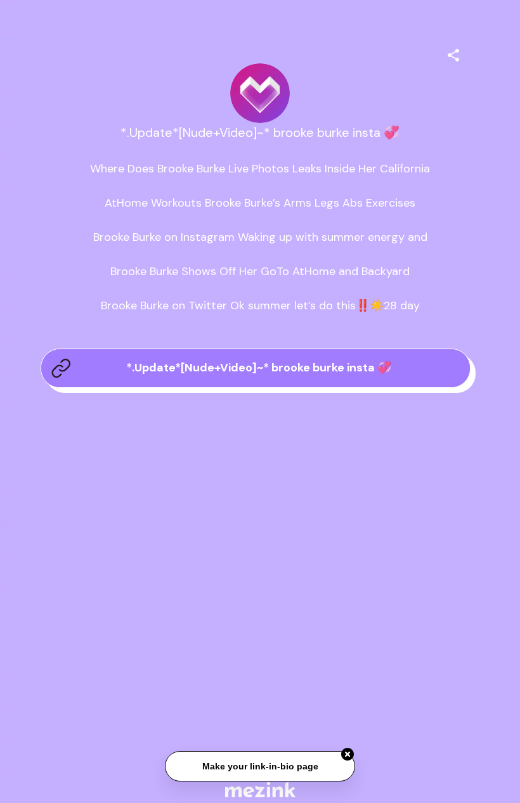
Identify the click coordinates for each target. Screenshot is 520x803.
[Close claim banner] (347, 754)
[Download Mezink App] (260, 789)
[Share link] (453, 53)
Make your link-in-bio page (260, 767)
